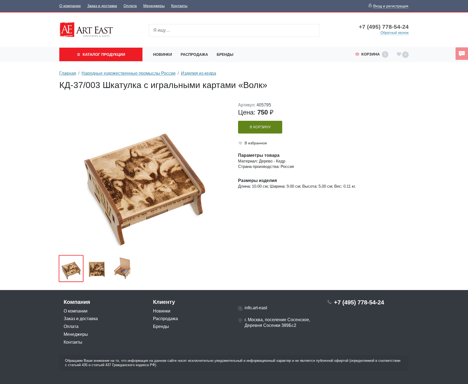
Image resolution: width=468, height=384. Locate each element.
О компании (70, 6)
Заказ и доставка (102, 6)
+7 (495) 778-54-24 (384, 27)
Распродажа (194, 54)
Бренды (225, 54)
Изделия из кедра (198, 73)
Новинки (162, 54)
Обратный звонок (395, 33)
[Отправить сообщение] (462, 53)
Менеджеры (154, 6)
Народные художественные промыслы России (129, 73)
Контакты (179, 6)
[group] (144, 176)
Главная (67, 73)
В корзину (260, 127)
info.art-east (256, 307)
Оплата (130, 6)
